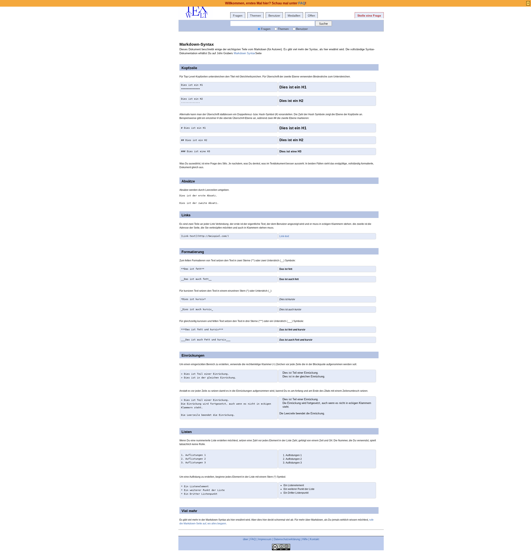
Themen (255, 15)
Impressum (265, 539)
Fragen (237, 15)
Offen (311, 15)
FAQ (253, 539)
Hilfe (305, 539)
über (245, 539)
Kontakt (314, 539)
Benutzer (274, 15)
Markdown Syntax (244, 53)
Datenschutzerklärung (287, 539)
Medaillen (294, 15)
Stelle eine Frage (369, 15)
